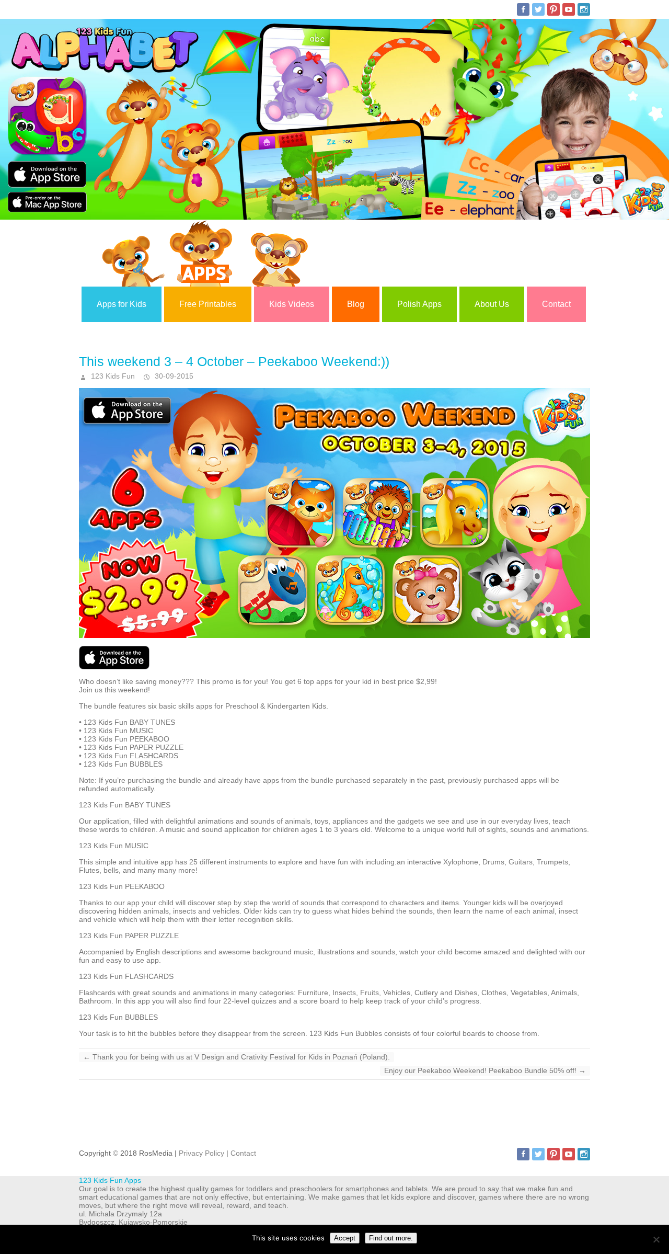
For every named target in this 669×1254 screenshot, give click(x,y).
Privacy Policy (201, 1153)
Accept (344, 1238)
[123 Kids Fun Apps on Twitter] (538, 9)
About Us (492, 304)
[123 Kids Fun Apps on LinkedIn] (584, 9)
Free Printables (207, 304)
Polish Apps (419, 304)
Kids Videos (291, 304)
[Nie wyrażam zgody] (656, 1239)
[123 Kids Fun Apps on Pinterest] (553, 9)
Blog (355, 304)
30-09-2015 (173, 376)
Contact (556, 304)
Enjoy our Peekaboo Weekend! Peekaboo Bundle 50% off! (485, 1070)
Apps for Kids (121, 304)
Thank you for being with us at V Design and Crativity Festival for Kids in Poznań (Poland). (236, 1057)
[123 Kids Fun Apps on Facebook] (523, 9)
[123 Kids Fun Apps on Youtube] (568, 9)
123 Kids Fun (112, 376)
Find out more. (391, 1238)
